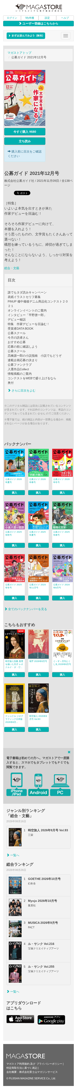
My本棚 (29, 17)
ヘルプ (65, 17)
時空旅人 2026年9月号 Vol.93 (38, 717)
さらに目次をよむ (23, 390)
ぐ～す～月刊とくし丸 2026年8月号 (62, 662)
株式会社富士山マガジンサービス (38, 1071)
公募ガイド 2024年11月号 (37, 586)
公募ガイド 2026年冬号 (61, 480)
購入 (14, 492)
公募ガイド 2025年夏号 (37, 533)
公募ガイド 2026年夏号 (13, 480)
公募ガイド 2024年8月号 (61, 586)
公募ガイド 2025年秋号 (13, 533)
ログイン (12, 17)
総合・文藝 (11, 268)
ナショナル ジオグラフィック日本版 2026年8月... (14, 719)
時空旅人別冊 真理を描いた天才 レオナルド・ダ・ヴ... (14, 664)
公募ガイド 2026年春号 (37, 480)
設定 (47, 17)
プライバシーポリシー (49, 1063)
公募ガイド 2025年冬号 (13, 586)
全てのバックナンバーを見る (27, 609)
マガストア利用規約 (18, 1063)
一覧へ (14, 855)
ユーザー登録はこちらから (40, 23)
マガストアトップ (19, 52)
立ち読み (25, 141)
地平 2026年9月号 (38, 661)
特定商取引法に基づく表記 (21, 1067)
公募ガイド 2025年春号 (61, 533)
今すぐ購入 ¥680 (24, 131)
